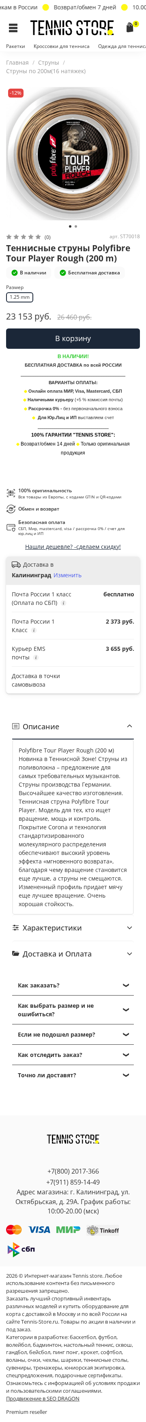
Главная (17, 62)
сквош (124, 1345)
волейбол (18, 1345)
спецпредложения (29, 1375)
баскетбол (83, 1337)
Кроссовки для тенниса (62, 46)
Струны (48, 62)
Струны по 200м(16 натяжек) (46, 71)
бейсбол (39, 1352)
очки (34, 1360)
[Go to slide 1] (70, 226)
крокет (89, 1352)
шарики (71, 1360)
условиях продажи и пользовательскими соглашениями (73, 1387)
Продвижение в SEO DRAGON (42, 1398)
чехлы (50, 1360)
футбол (107, 1337)
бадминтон (47, 1345)
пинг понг (65, 1352)
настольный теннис (88, 1345)
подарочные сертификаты (88, 1375)
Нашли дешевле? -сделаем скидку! (73, 546)
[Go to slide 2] (76, 226)
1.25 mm (20, 297)
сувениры (18, 1367)
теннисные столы (105, 1360)
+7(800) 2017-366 (73, 1171)
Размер (15, 288)
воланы (15, 1360)
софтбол (111, 1352)
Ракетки (15, 46)
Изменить (68, 575)
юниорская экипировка (94, 1367)
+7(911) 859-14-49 (73, 1182)
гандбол (16, 1352)
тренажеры (47, 1367)
